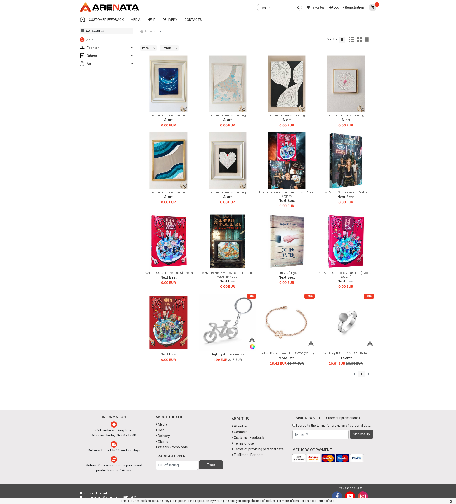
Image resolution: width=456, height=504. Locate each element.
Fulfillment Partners (248, 455)
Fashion (92, 48)
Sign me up (361, 434)
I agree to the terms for (333, 425)
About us (240, 426)
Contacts (193, 20)
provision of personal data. (351, 425)
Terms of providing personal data (258, 449)
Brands (166, 48)
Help (152, 20)
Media (136, 20)
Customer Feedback (106, 20)
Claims (162, 441)
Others (91, 56)
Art (88, 64)
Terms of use (325, 501)
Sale (89, 40)
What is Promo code (172, 447)
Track (211, 465)
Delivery (170, 20)
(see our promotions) (344, 418)
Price (145, 48)
